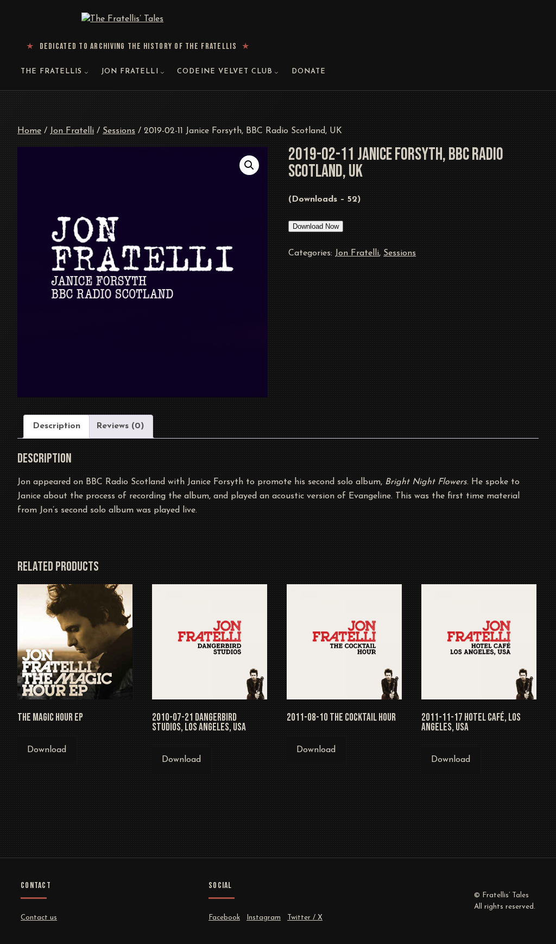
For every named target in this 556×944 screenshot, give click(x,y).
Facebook (224, 917)
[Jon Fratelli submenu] (162, 72)
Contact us (39, 917)
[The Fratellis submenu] (86, 72)
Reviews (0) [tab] (120, 426)
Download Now (316, 226)
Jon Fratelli (72, 131)
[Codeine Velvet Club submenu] (276, 72)
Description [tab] (56, 426)
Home (29, 131)
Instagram (264, 917)
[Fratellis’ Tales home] (137, 19)
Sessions (119, 131)
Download (46, 750)
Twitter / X (305, 917)
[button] (249, 165)
